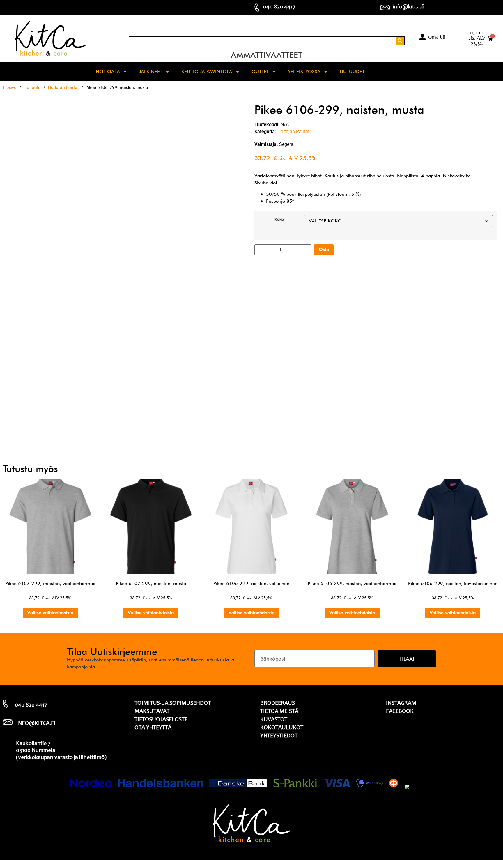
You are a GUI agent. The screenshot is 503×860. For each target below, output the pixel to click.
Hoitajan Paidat (63, 87)
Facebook (400, 712)
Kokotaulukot (281, 728)
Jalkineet (150, 71)
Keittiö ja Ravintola (206, 71)
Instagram (401, 704)
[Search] (400, 41)
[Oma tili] (422, 37)
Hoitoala (108, 71)
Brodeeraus (277, 704)
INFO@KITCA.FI (36, 724)
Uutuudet (352, 71)
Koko (279, 219)
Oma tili (436, 37)
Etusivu (10, 87)
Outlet (260, 71)
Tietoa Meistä (279, 712)
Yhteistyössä (304, 71)
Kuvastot (273, 720)
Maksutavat (151, 712)
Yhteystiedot (278, 736)
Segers (286, 144)
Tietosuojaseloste (160, 720)
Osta (324, 249)
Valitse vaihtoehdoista (50, 612)
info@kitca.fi (408, 7)
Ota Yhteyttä (152, 728)
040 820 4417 (279, 7)
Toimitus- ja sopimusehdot (172, 704)
